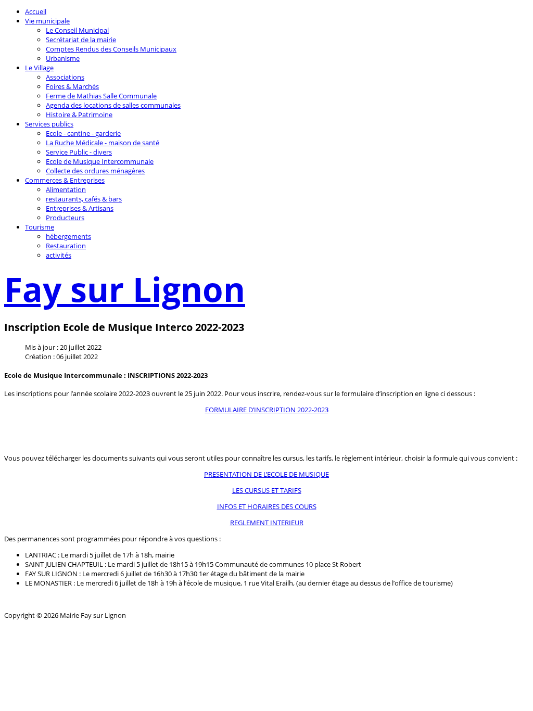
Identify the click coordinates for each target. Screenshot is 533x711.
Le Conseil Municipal (77, 30)
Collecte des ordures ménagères (95, 170)
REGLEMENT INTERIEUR (266, 522)
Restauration (66, 245)
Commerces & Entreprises (65, 180)
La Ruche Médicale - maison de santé (102, 142)
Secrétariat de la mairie (81, 39)
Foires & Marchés (72, 86)
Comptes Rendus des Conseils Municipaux (111, 49)
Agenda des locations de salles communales (113, 105)
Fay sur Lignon (124, 289)
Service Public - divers (79, 152)
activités (58, 255)
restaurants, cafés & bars (84, 199)
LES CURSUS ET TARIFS (266, 490)
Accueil (35, 11)
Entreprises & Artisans (79, 208)
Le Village (39, 67)
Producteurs (65, 217)
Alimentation (66, 189)
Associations (65, 77)
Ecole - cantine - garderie (83, 133)
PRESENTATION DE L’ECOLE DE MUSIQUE (266, 474)
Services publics (49, 124)
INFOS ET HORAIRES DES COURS (266, 506)
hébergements (68, 236)
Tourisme (39, 227)
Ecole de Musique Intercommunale (100, 161)
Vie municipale (47, 21)
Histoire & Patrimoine (79, 114)
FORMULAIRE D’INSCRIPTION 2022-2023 (266, 409)
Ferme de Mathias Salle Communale (101, 95)
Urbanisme (63, 58)
